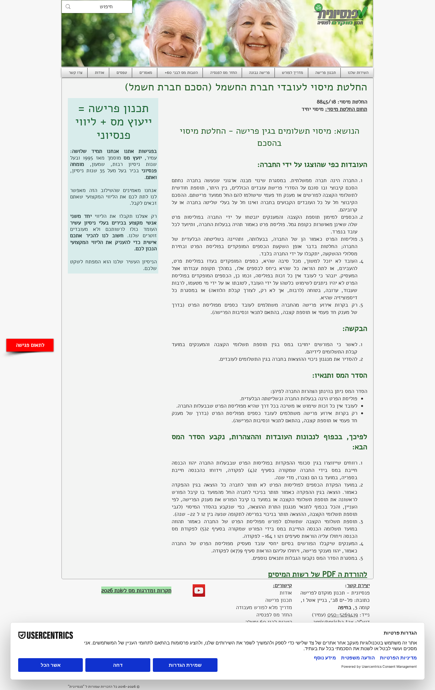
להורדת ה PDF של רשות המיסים (317, 574)
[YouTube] (199, 590)
